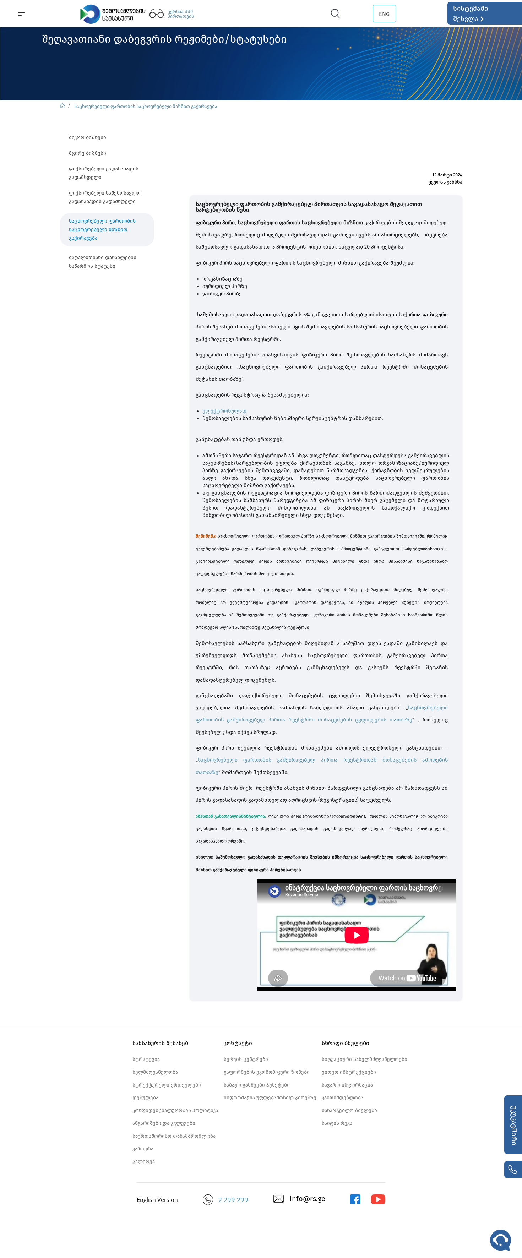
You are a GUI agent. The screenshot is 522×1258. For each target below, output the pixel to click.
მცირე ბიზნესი (87, 153)
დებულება (145, 1098)
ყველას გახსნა (445, 182)
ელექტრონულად (224, 411)
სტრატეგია (146, 1059)
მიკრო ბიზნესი (87, 138)
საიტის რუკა (337, 1123)
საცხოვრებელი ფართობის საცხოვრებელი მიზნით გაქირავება (145, 106)
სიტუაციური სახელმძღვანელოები (364, 1059)
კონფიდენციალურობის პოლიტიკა (175, 1110)
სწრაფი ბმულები (345, 1043)
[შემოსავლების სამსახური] (355, 1202)
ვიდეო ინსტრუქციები (349, 1072)
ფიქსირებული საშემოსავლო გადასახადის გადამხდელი (105, 197)
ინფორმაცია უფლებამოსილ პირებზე (270, 1098)
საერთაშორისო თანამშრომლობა (174, 1136)
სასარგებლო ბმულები (349, 1110)
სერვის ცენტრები (246, 1059)
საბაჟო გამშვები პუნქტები (257, 1085)
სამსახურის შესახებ (160, 1043)
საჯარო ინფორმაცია (347, 1085)
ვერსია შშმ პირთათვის (181, 13)
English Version (157, 1200)
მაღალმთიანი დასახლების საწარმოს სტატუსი (102, 262)
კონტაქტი (238, 1043)
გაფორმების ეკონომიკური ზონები (267, 1072)
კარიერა (142, 1149)
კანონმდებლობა (342, 1098)
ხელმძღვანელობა (155, 1072)
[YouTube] (378, 1202)
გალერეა (143, 1162)
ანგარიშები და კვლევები (163, 1123)
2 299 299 (233, 1199)
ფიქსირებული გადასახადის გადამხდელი (103, 173)
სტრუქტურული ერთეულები (166, 1085)
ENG (384, 14)
